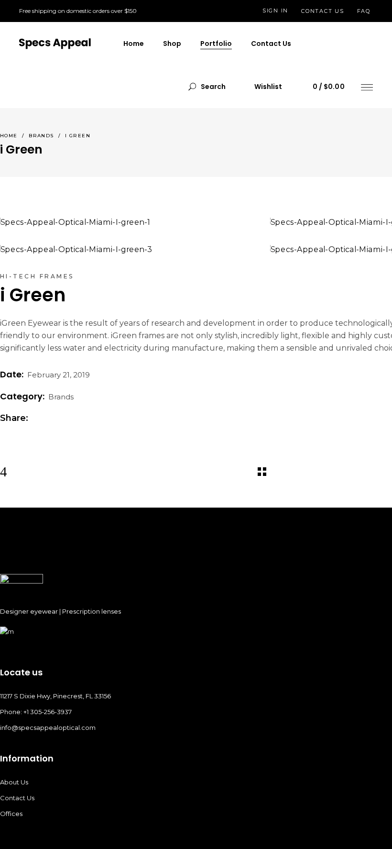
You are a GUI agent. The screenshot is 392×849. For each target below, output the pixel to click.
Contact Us (17, 798)
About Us (14, 782)
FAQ (363, 11)
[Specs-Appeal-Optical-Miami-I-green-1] (128, 222)
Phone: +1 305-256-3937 (36, 712)
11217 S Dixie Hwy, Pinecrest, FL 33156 (55, 696)
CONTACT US (322, 11)
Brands (41, 135)
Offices (11, 813)
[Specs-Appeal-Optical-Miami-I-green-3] (128, 249)
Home (9, 135)
